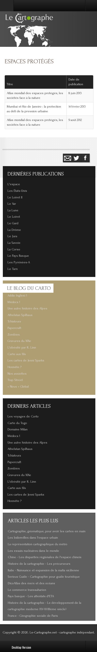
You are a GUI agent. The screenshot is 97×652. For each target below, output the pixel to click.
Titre (10, 84)
